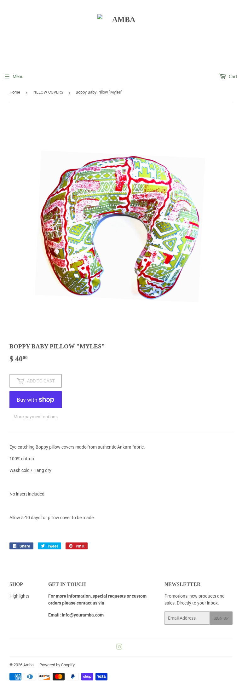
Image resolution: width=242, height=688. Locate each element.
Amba (28, 664)
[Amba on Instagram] (119, 647)
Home (14, 92)
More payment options (36, 416)
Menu (18, 76)
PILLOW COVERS (47, 92)
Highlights (19, 596)
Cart (232, 76)
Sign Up (221, 618)
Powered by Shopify (57, 664)
